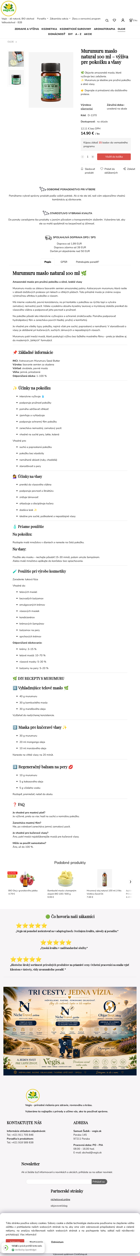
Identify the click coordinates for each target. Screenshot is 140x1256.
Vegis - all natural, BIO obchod (18, 18)
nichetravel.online (60, 1199)
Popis (47, 262)
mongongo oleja (36, 742)
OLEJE (121, 29)
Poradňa (41, 18)
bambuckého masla (36, 702)
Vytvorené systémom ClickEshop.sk (70, 1254)
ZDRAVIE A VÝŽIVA (27, 29)
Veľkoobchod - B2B (12, 22)
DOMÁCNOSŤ (56, 34)
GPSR (64, 262)
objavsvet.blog (59, 1205)
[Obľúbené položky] (114, 20)
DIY (70, 34)
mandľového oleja (35, 709)
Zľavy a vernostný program (86, 18)
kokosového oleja (33, 781)
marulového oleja (36, 748)
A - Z (78, 34)
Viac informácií (28, 1234)
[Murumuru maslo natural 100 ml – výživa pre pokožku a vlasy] (50, 79)
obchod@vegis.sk (92, 1152)
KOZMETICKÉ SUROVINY (75, 29)
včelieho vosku (32, 788)
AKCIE (88, 34)
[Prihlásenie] (123, 20)
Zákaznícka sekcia (59, 18)
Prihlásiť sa (99, 1181)
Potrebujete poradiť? (87, 262)
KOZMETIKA (49, 29)
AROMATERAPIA (104, 29)
